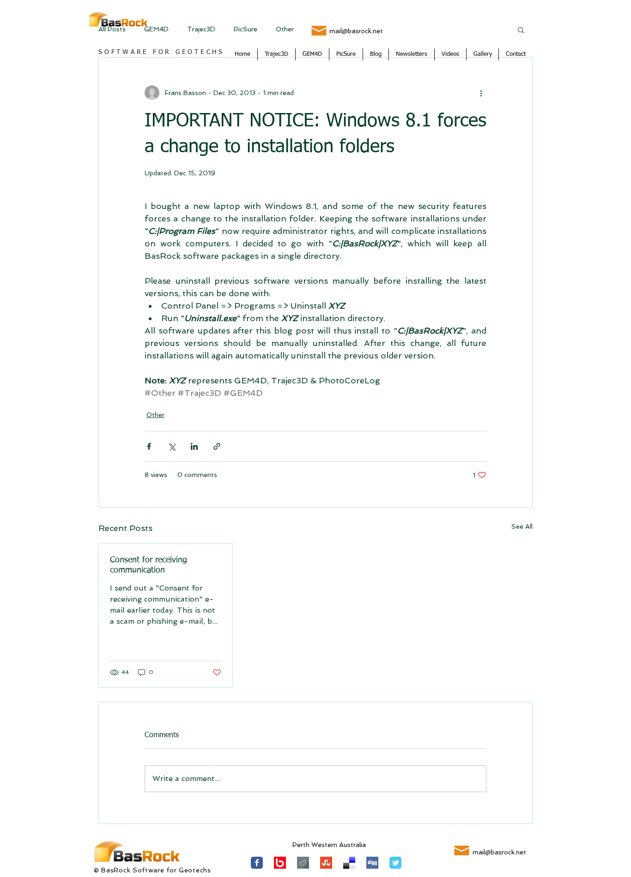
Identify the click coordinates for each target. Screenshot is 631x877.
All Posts (112, 29)
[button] (520, 29)
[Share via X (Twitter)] (171, 446)
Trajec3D (201, 29)
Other (285, 29)
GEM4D (156, 29)
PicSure (245, 29)
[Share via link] (216, 446)
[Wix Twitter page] (395, 863)
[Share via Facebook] (149, 446)
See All (522, 526)
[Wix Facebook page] (257, 863)
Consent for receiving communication (148, 565)
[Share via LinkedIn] (194, 446)
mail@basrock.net (356, 31)
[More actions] (480, 92)
